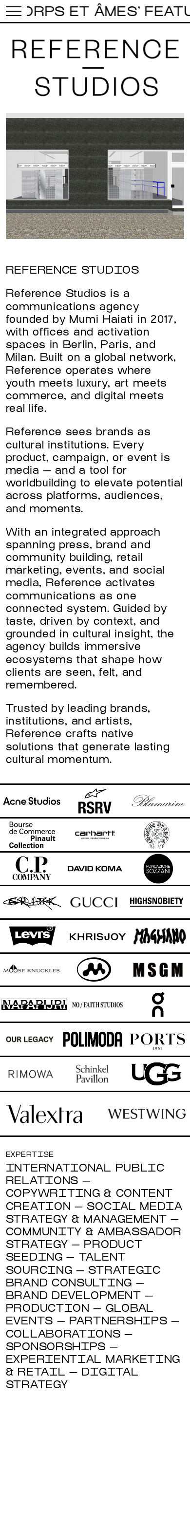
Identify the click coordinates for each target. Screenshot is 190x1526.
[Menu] (13, 10)
